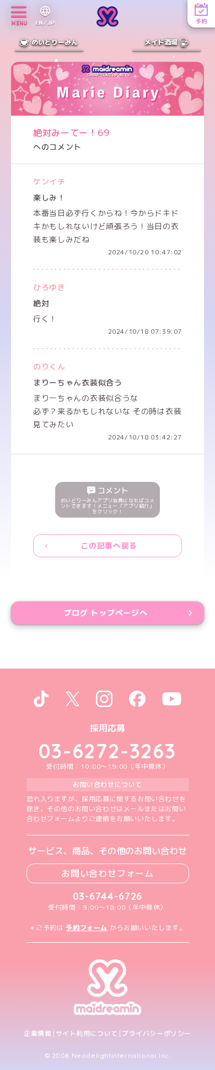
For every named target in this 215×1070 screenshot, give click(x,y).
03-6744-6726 (108, 896)
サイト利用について (87, 1034)
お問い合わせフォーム (107, 873)
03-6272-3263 (107, 750)
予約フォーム (87, 927)
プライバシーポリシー (156, 1034)
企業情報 (37, 1034)
